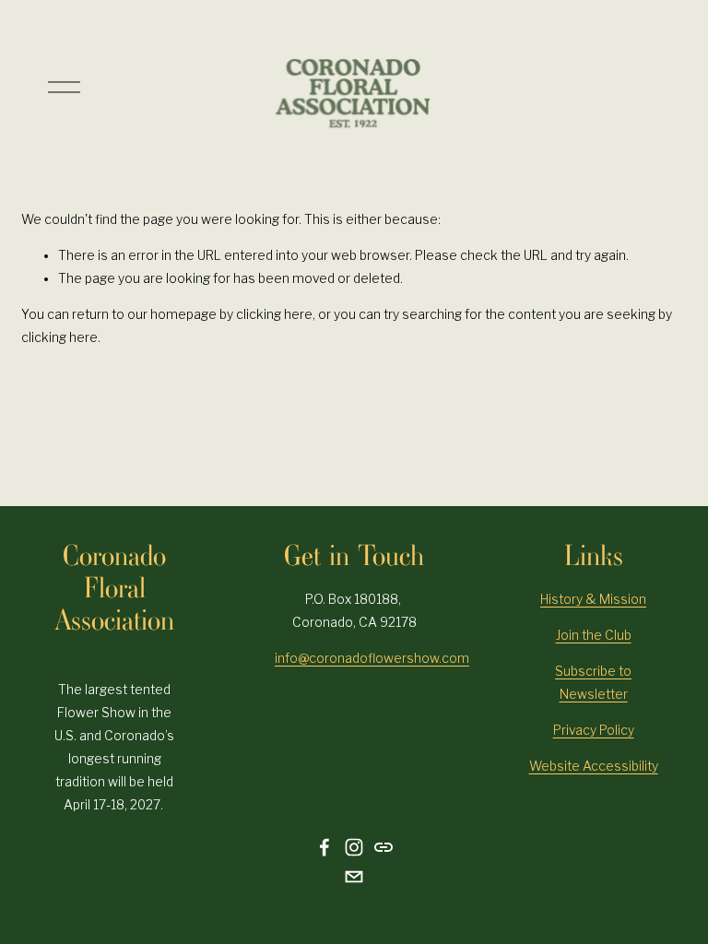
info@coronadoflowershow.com (372, 658)
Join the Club (593, 635)
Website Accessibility (593, 766)
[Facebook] (324, 847)
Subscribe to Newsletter (593, 683)
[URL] (383, 847)
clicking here (274, 314)
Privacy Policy (593, 730)
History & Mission (593, 599)
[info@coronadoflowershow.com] (354, 876)
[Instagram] (354, 847)
